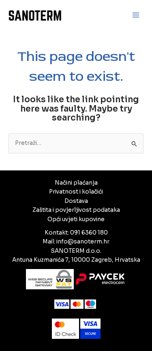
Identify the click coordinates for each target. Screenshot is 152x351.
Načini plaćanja (76, 182)
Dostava (76, 201)
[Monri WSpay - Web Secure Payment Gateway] (76, 278)
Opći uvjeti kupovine (76, 219)
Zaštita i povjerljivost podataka (76, 210)
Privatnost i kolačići (76, 191)
